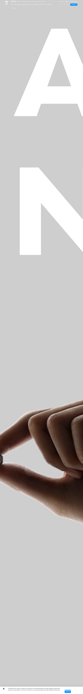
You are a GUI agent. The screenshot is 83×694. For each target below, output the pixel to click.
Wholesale (24, 1)
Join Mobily (73, 4)
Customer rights (73, 1)
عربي (68, 4)
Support (29, 1)
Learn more (68, 689)
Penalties (43, 1)
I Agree (67, 691)
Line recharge (61, 1)
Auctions (38, 1)
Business (19, 1)
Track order (67, 1)
